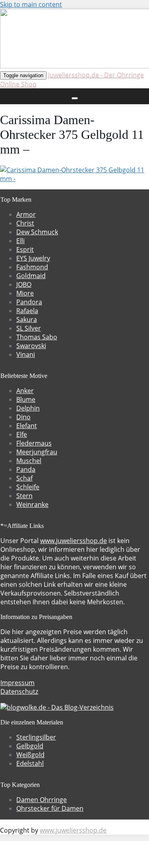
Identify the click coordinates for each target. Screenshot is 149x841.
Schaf (24, 478)
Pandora (29, 302)
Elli (20, 240)
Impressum (17, 682)
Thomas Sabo (36, 337)
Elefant (26, 425)
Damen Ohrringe (41, 799)
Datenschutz (19, 691)
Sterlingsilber (36, 737)
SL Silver (28, 328)
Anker (25, 390)
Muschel (28, 460)
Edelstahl (30, 763)
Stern (24, 495)
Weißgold (30, 754)
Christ (25, 223)
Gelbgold (29, 746)
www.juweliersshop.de (73, 540)
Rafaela (27, 310)
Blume (25, 399)
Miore (25, 293)
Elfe (21, 434)
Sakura (26, 319)
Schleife (27, 487)
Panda (25, 469)
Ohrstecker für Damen (49, 808)
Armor (26, 214)
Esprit (25, 249)
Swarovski (31, 345)
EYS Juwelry (33, 258)
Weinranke (32, 504)
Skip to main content (31, 4)
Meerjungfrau (36, 452)
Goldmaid (31, 275)
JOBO (23, 284)
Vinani (25, 354)
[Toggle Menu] (75, 98)
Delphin (28, 408)
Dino (23, 417)
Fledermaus (34, 443)
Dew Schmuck (37, 232)
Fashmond (32, 267)
